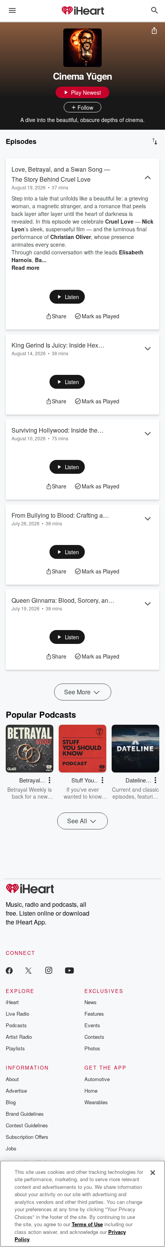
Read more (26, 267)
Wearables (96, 1102)
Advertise (16, 1090)
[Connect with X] (28, 970)
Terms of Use (87, 1224)
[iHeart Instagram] (48, 970)
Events (92, 1025)
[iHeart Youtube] (69, 970)
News (90, 1002)
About (12, 1079)
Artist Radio (19, 1036)
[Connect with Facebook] (9, 970)
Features (94, 1013)
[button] (67, 297)
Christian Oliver (70, 237)
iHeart (12, 1002)
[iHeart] (82, 11)
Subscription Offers (27, 1136)
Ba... (40, 260)
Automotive (97, 1079)
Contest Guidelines (27, 1125)
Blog (11, 1102)
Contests (94, 1036)
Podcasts (16, 1025)
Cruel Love (119, 221)
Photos (92, 1048)
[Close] (152, 1172)
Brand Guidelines (25, 1113)
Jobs (11, 1148)
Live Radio (17, 1013)
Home (90, 1090)
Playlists (15, 1048)
